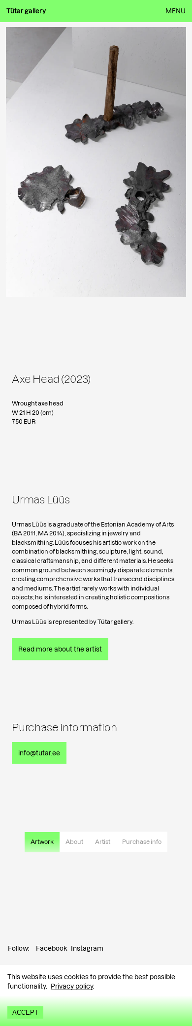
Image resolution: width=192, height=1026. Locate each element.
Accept (25, 1012)
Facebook (51, 948)
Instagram (87, 948)
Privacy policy (72, 986)
